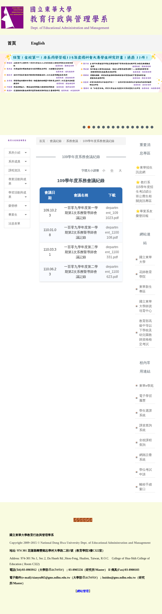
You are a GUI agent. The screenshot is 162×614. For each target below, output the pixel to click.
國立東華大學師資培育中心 (145, 306)
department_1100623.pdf (112, 272)
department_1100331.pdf (112, 252)
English (38, 43)
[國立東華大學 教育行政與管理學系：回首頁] (55, 17)
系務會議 (72, 141)
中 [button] (112, 170)
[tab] (84, 127)
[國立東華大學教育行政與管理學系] (17, 140)
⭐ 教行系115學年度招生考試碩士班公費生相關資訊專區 (144, 191)
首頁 (12, 43)
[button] (17, 152)
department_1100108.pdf (112, 232)
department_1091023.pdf (112, 213)
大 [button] (120, 170)
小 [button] (103, 170)
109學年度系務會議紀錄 (98, 141)
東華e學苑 (146, 385)
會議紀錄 (56, 141)
